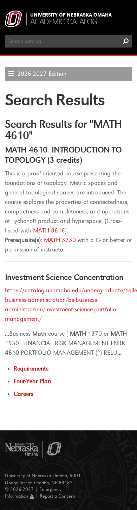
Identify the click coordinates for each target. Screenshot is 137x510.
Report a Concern (57, 496)
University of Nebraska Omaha (71, 15)
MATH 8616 (49, 230)
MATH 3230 (60, 240)
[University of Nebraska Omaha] (33, 449)
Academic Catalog (63, 22)
